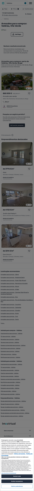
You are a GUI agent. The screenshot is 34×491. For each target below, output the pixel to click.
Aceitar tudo (17, 476)
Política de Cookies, (20, 454)
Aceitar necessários (17, 481)
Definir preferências (17, 486)
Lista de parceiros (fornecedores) (8, 473)
